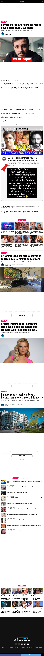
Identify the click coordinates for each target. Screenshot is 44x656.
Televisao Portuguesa (6, 207)
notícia (31, 206)
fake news (13, 206)
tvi (12, 207)
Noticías (18, 647)
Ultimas (40, 647)
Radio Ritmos (8, 34)
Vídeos (30, 649)
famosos (18, 206)
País (15, 647)
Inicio (3, 647)
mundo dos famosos (25, 206)
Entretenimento (29, 647)
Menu (6, 647)
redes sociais (36, 206)
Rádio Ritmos (8, 265)
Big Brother (35, 647)
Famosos (23, 647)
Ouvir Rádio (11, 647)
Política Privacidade (24, 649)
